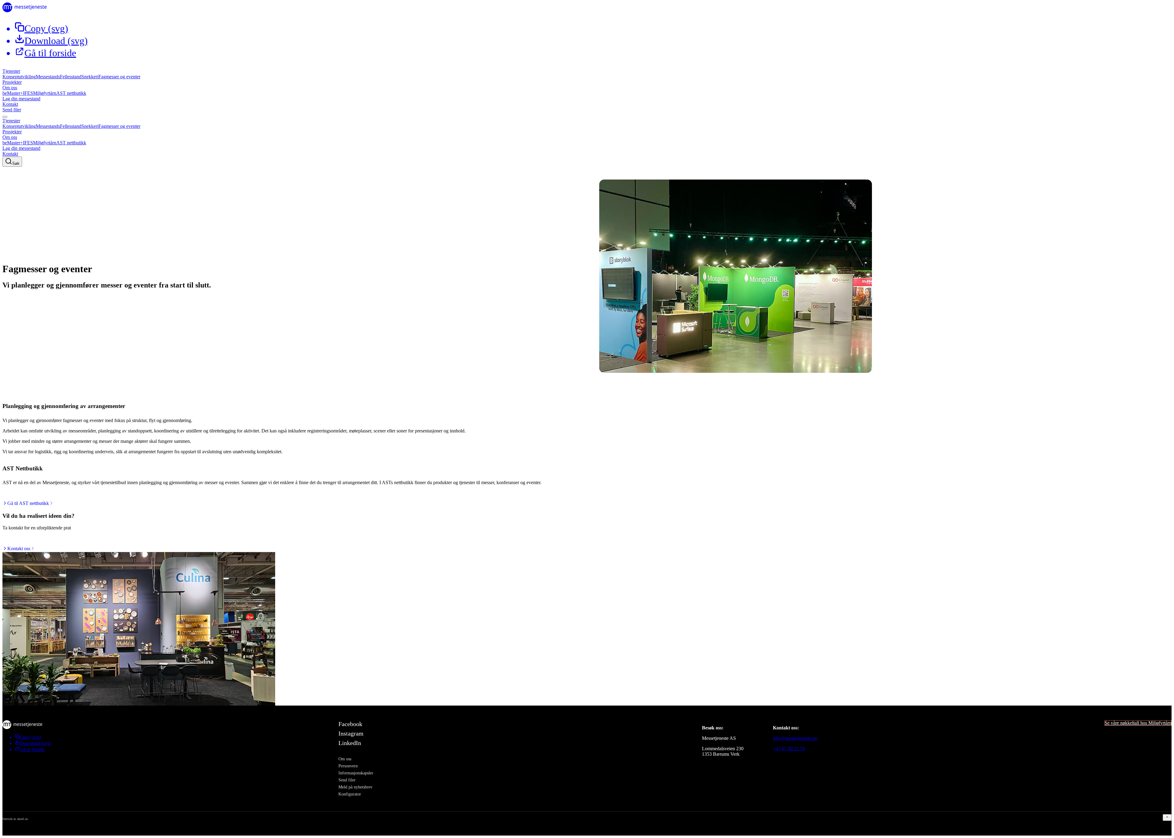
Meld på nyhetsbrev (355, 786)
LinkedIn (349, 743)
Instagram (351, 733)
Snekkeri (89, 76)
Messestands (48, 76)
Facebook (350, 724)
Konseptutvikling (19, 76)
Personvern (348, 765)
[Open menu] (4, 117)
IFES (28, 93)
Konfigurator (349, 794)
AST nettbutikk (71, 93)
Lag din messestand (21, 98)
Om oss (9, 87)
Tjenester (11, 71)
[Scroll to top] (1167, 817)
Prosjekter (12, 82)
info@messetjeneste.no (795, 738)
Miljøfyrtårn (44, 93)
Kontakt (10, 104)
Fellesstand (70, 76)
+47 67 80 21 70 (789, 748)
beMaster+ (12, 93)
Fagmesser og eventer (119, 76)
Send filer (11, 109)
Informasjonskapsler (355, 772)
